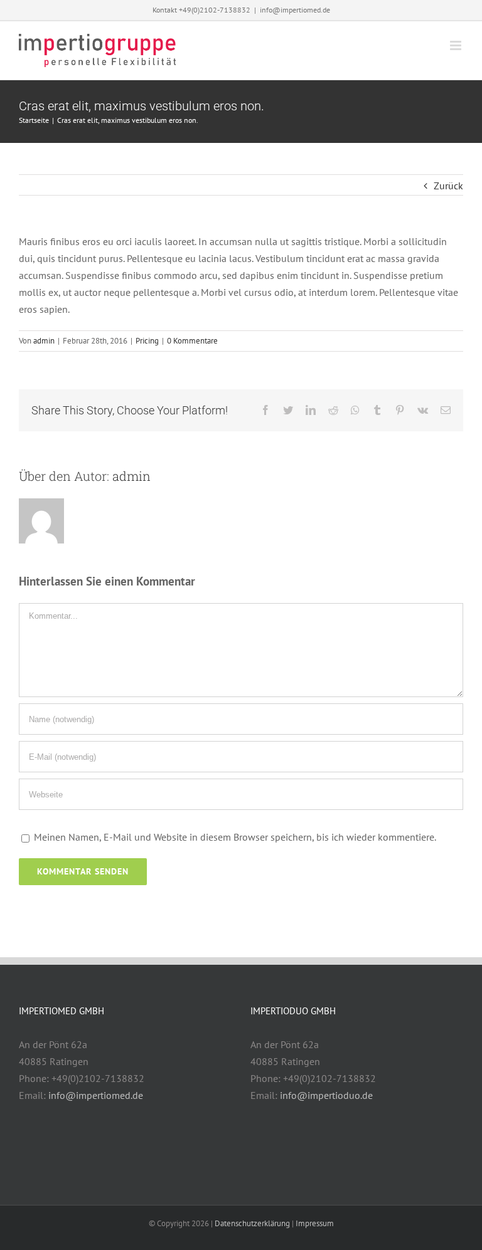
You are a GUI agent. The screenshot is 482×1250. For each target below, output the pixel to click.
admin (44, 340)
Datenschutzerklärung (252, 1223)
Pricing (147, 340)
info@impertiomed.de (295, 9)
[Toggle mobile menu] (456, 45)
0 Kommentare (192, 340)
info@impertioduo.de (326, 1095)
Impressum (315, 1223)
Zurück (448, 185)
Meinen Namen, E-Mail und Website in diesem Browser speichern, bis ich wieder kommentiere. (235, 837)
